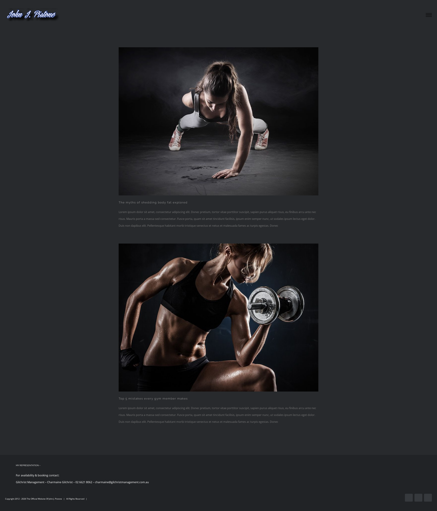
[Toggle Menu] (428, 15)
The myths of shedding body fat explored (153, 202)
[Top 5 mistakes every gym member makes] (218, 318)
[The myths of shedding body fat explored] (218, 121)
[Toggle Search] (417, 15)
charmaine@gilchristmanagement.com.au (122, 482)
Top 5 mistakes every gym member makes (153, 398)
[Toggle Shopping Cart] (406, 15)
